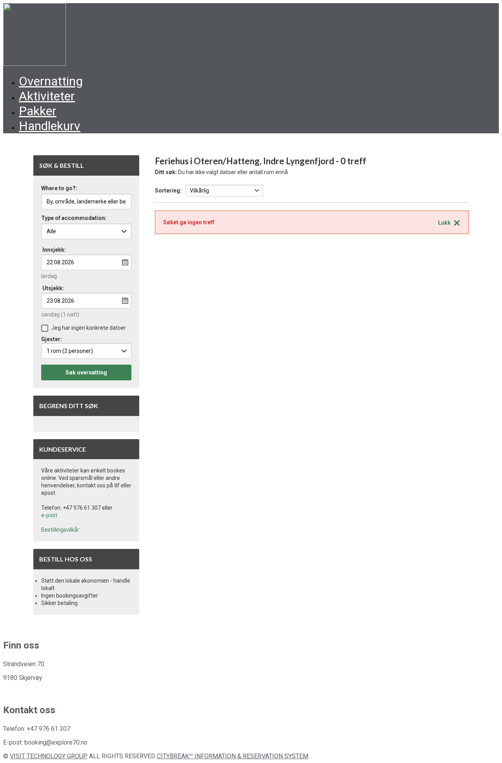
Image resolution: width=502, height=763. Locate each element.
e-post (49, 515)
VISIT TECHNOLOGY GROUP (48, 756)
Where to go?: (59, 188)
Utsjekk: (53, 288)
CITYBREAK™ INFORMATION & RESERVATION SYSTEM (232, 756)
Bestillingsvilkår (60, 530)
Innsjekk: (54, 250)
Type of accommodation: (74, 218)
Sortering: (168, 190)
